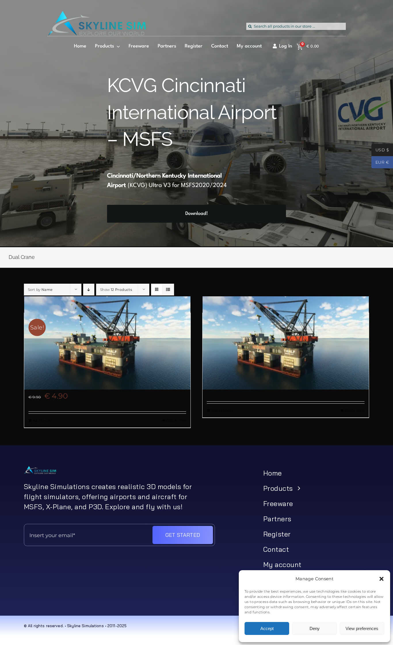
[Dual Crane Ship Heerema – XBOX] (286, 343)
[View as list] (168, 289)
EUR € (380, 163)
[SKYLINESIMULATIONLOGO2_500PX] (96, 14)
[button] (381, 579)
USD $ (380, 150)
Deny (315, 628)
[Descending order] (88, 289)
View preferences (362, 628)
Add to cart (43, 420)
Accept (267, 628)
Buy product (222, 410)
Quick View (176, 420)
